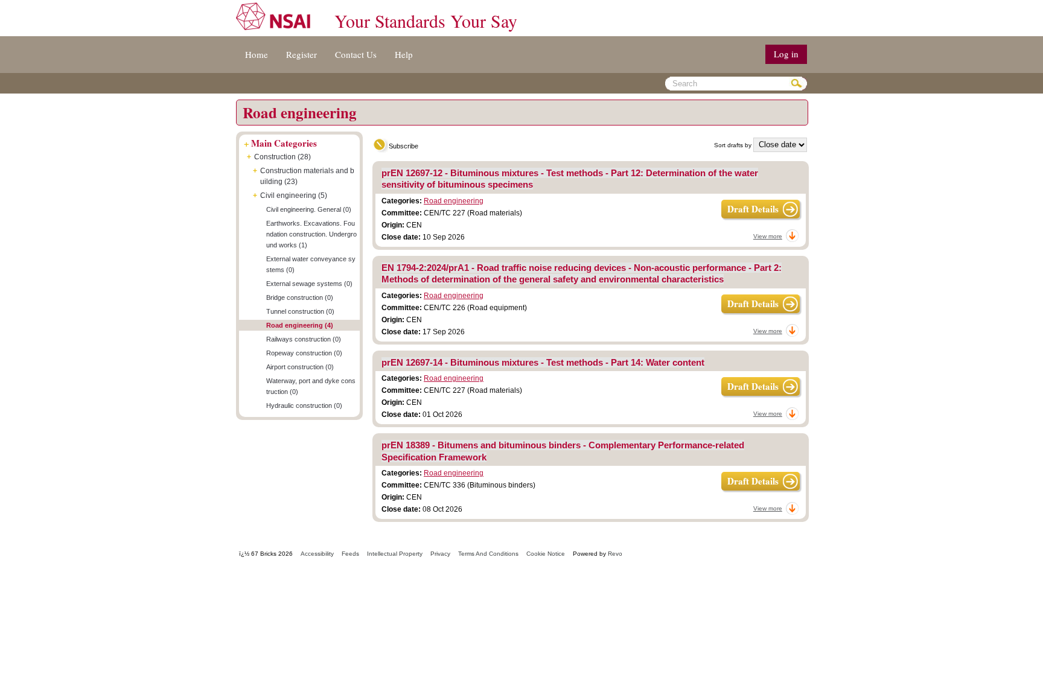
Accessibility (317, 553)
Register (301, 54)
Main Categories (284, 143)
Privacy (440, 553)
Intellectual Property (395, 553)
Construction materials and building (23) (307, 176)
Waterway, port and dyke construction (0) (311, 386)
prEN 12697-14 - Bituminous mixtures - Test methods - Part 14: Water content (542, 362)
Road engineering (453, 201)
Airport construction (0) (300, 366)
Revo (615, 553)
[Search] (798, 84)
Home (256, 54)
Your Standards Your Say (425, 20)
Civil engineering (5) (293, 195)
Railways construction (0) (303, 339)
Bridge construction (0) (299, 297)
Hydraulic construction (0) (304, 405)
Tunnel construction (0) (300, 311)
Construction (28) (282, 157)
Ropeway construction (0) (304, 353)
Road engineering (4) (299, 325)
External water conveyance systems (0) (311, 264)
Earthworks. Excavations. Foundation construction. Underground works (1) (311, 234)
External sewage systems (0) (309, 283)
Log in (786, 54)
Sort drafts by (732, 145)
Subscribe (403, 146)
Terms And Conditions (488, 553)
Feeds (350, 553)
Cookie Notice (545, 553)
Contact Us (356, 54)
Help (404, 54)
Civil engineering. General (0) (308, 209)
